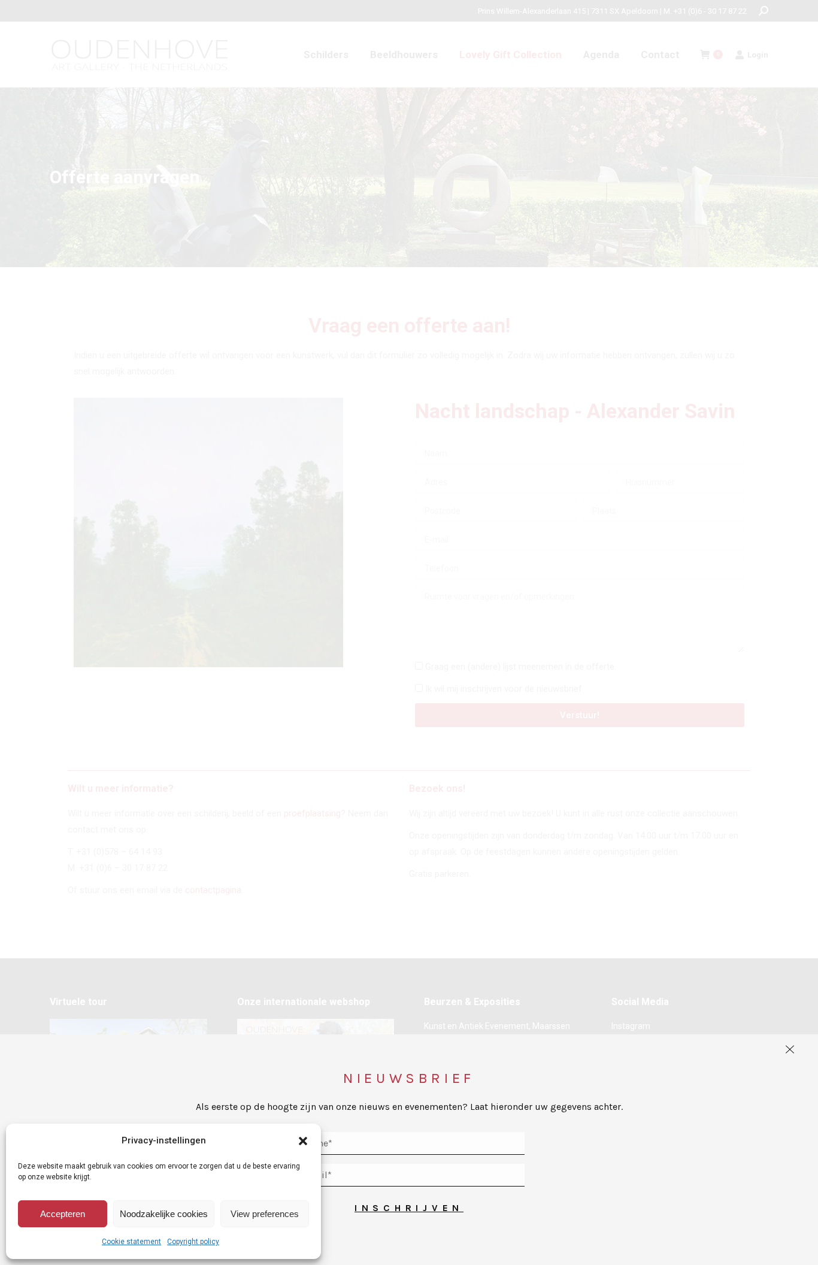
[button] (303, 1141)
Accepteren (62, 1214)
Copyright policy (193, 1241)
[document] (409, 632)
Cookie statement (131, 1241)
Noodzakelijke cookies (164, 1214)
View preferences (265, 1214)
